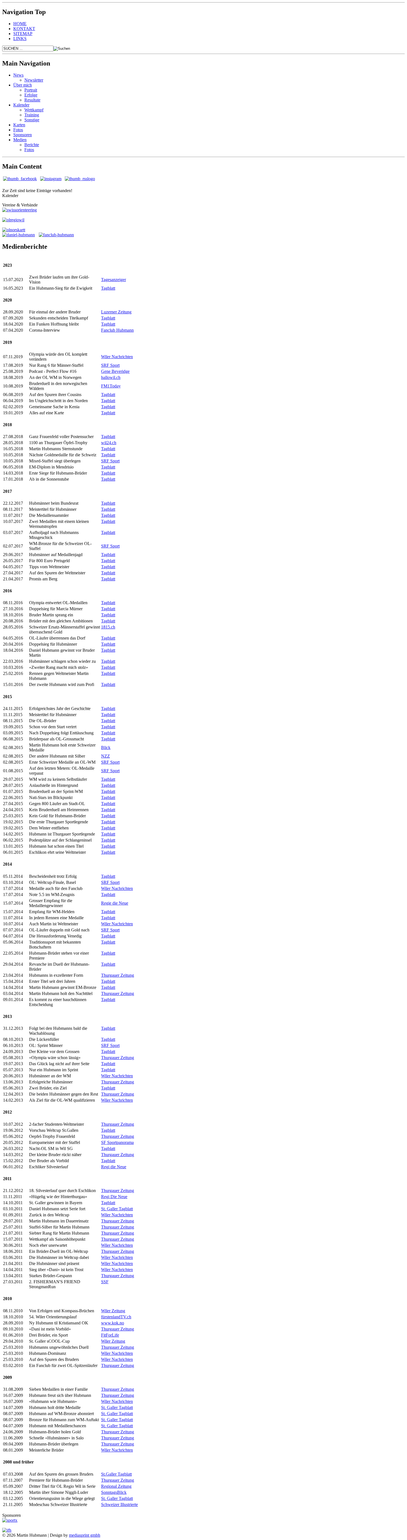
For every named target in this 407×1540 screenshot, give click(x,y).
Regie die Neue (114, 903)
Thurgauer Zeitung (117, 975)
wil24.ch (108, 442)
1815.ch (108, 627)
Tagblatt (108, 288)
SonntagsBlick (114, 1492)
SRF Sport (110, 365)
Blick (105, 747)
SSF (105, 1281)
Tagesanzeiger (113, 279)
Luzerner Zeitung (116, 312)
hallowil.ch (110, 377)
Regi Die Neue (114, 1196)
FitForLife (110, 1335)
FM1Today (111, 386)
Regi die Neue (113, 1166)
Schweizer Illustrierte (119, 1504)
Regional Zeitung (116, 1486)
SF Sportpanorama (117, 1142)
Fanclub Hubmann (117, 330)
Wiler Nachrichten (117, 356)
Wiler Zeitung (113, 1310)
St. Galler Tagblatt (117, 1208)
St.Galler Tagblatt (116, 1474)
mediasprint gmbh (84, 1535)
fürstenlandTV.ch (116, 1316)
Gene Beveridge (115, 371)
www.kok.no (112, 1323)
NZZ (105, 756)
